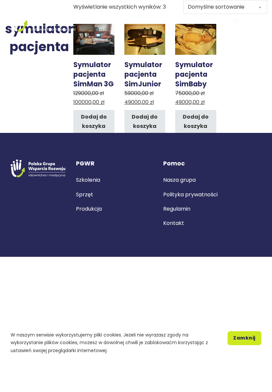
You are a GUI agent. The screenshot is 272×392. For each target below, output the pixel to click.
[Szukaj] (236, 21)
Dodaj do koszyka (94, 121)
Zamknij (244, 338)
